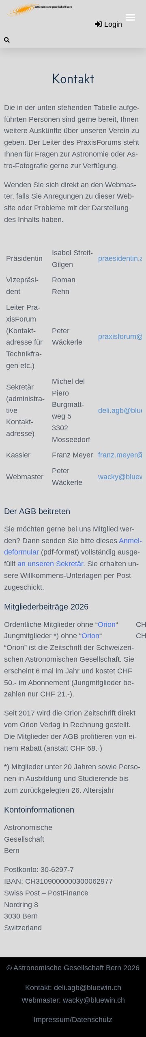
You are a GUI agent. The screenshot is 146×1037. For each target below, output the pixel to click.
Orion (107, 624)
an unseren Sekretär (50, 564)
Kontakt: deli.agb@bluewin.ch (73, 988)
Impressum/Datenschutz (73, 1020)
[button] (130, 17)
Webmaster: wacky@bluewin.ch (73, 1000)
